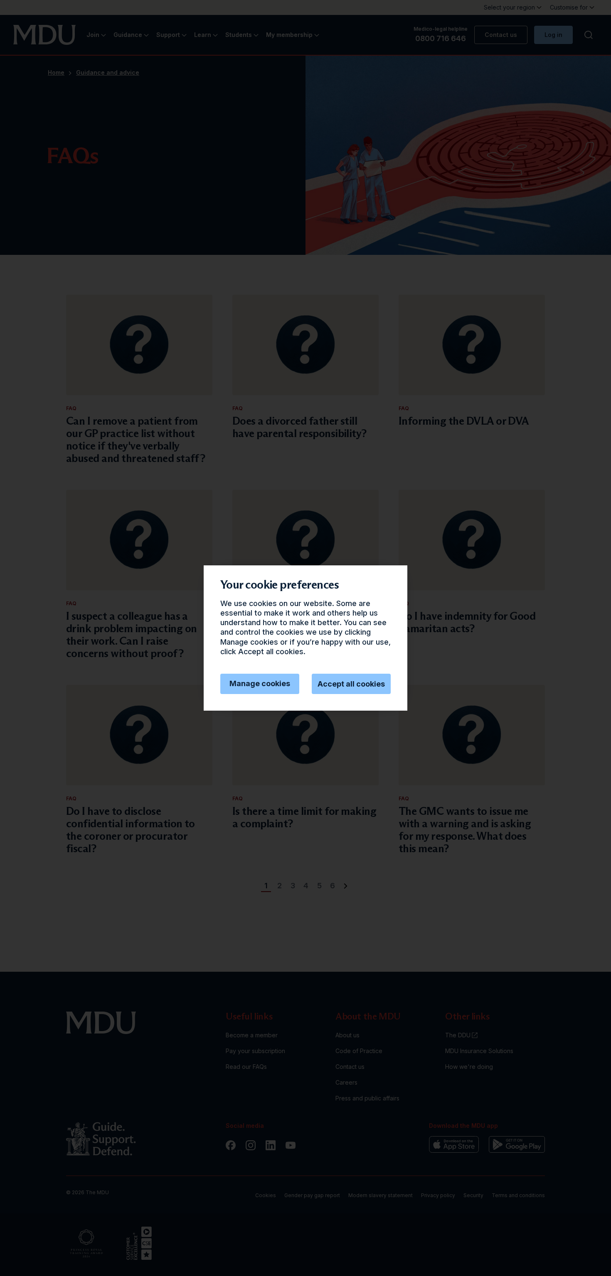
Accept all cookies (351, 684)
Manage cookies (259, 683)
